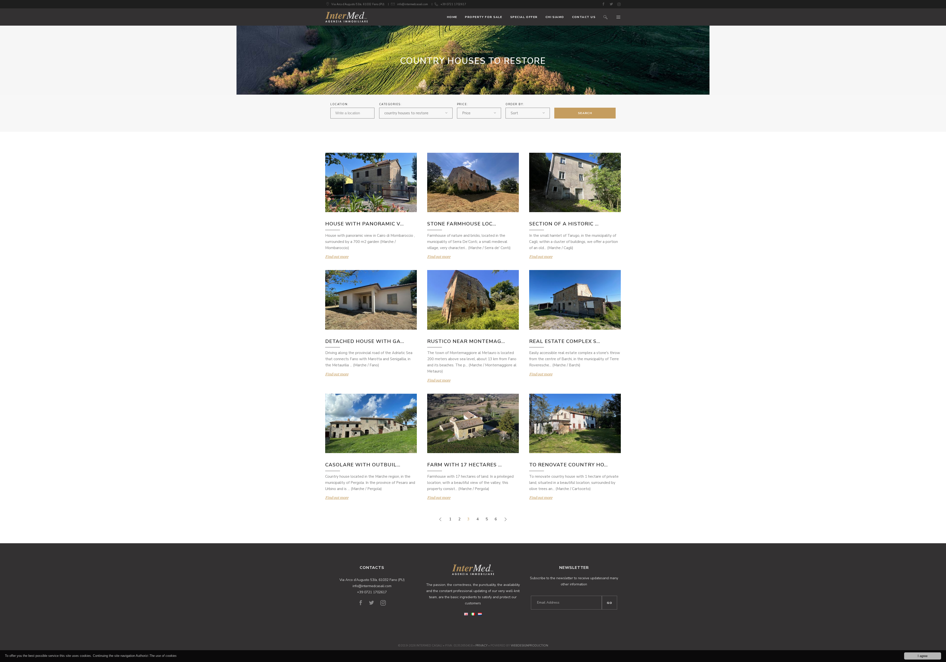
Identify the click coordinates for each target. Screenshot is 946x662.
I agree (923, 656)
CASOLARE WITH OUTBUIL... (362, 464)
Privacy (481, 645)
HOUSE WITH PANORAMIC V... (364, 224)
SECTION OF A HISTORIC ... (564, 224)
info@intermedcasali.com (412, 4)
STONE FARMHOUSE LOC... (461, 224)
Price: (462, 104)
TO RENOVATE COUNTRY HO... (568, 464)
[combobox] (416, 113)
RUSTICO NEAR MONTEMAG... (466, 341)
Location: (339, 104)
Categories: (390, 104)
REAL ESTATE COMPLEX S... (564, 341)
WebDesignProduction (529, 645)
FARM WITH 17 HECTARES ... (464, 464)
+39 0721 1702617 (453, 4)
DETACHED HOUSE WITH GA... (364, 341)
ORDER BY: (515, 104)
